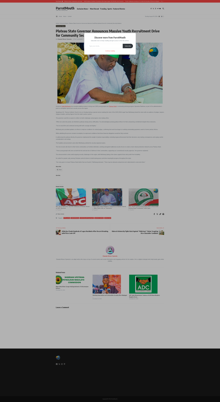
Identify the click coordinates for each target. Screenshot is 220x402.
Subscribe (128, 46)
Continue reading (110, 51)
